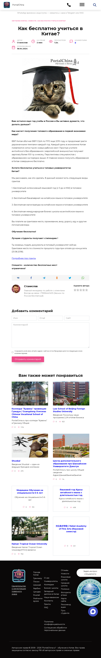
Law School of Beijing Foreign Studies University (69, 410)
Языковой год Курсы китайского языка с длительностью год (71, 492)
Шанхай (37, 585)
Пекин (36, 582)
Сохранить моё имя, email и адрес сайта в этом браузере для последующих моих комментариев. (48, 352)
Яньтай (36, 595)
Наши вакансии (51, 597)
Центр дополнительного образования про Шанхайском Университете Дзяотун (69, 464)
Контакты (48, 601)
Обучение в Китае (19, 21)
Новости (32, 21)
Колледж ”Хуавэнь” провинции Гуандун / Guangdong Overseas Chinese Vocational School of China (29, 413)
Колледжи (49, 584)
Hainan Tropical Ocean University (29, 544)
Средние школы (65, 584)
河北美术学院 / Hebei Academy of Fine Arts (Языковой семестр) (71, 529)
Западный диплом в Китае (51, 592)
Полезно (65, 589)
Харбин (36, 588)
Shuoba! (16, 461)
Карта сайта (63, 599)
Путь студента (65, 611)
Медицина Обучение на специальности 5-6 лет (30, 491)
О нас (46, 578)
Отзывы (64, 570)
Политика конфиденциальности (54, 623)
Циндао (37, 592)
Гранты (47, 604)
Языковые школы (66, 578)
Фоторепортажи (66, 593)
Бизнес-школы (51, 588)
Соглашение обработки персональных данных (55, 629)
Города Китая (36, 573)
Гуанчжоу (37, 578)
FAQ (46, 607)
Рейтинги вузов (37, 599)
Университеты (51, 581)
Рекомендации (66, 605)
